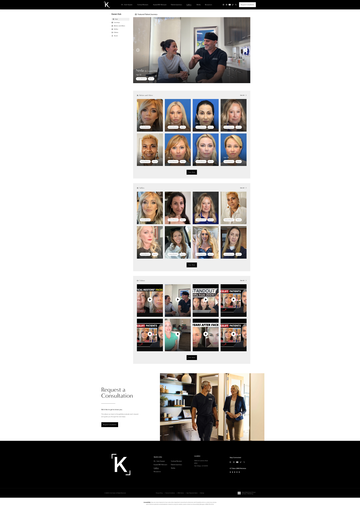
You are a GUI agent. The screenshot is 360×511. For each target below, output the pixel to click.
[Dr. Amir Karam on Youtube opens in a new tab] (229, 4)
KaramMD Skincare (160, 5)
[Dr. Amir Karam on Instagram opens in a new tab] (223, 4)
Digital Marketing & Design (249, 493)
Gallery (189, 5)
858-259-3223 (210, 504)
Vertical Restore (142, 5)
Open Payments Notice (192, 493)
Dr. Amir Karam (126, 5)
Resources (208, 5)
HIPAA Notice (180, 493)
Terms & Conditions (170, 493)
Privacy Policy (159, 493)
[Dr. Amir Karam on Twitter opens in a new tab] (236, 4)
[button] (246, 50)
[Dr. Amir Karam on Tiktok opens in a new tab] (232, 4)
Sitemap (202, 493)
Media (198, 5)
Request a (117, 393)
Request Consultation (247, 5)
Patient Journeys (176, 5)
